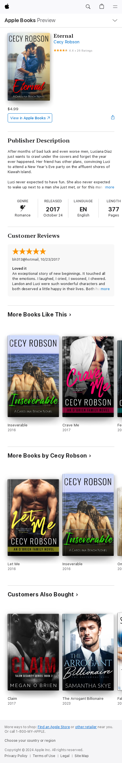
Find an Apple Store (54, 727)
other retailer (86, 727)
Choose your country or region (30, 741)
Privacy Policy (16, 756)
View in (28, 118)
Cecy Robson (66, 41)
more (109, 187)
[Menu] (115, 7)
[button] (88, 7)
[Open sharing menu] (113, 118)
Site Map (82, 756)
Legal (65, 756)
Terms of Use (44, 756)
